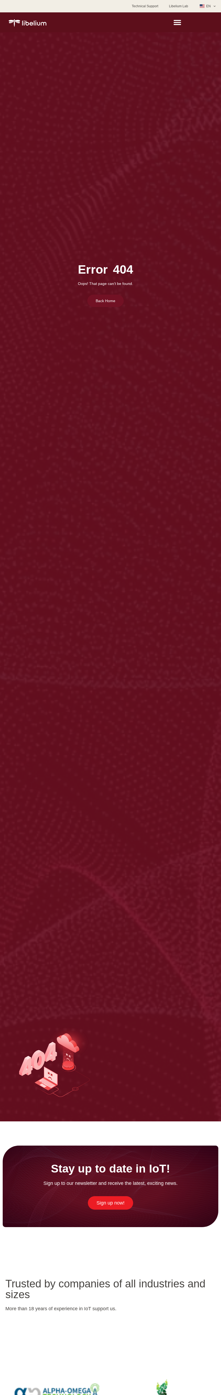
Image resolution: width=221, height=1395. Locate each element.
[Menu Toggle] (177, 22)
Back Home (105, 301)
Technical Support (145, 6)
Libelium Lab (178, 6)
